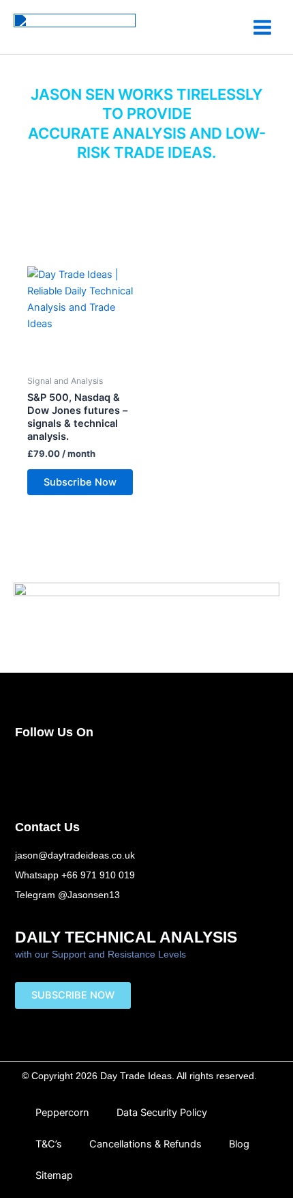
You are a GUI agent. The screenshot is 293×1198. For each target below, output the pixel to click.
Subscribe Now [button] (80, 482)
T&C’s (48, 1144)
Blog (239, 1144)
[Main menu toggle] (262, 27)
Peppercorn (62, 1112)
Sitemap (54, 1175)
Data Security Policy (162, 1112)
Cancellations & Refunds (145, 1144)
